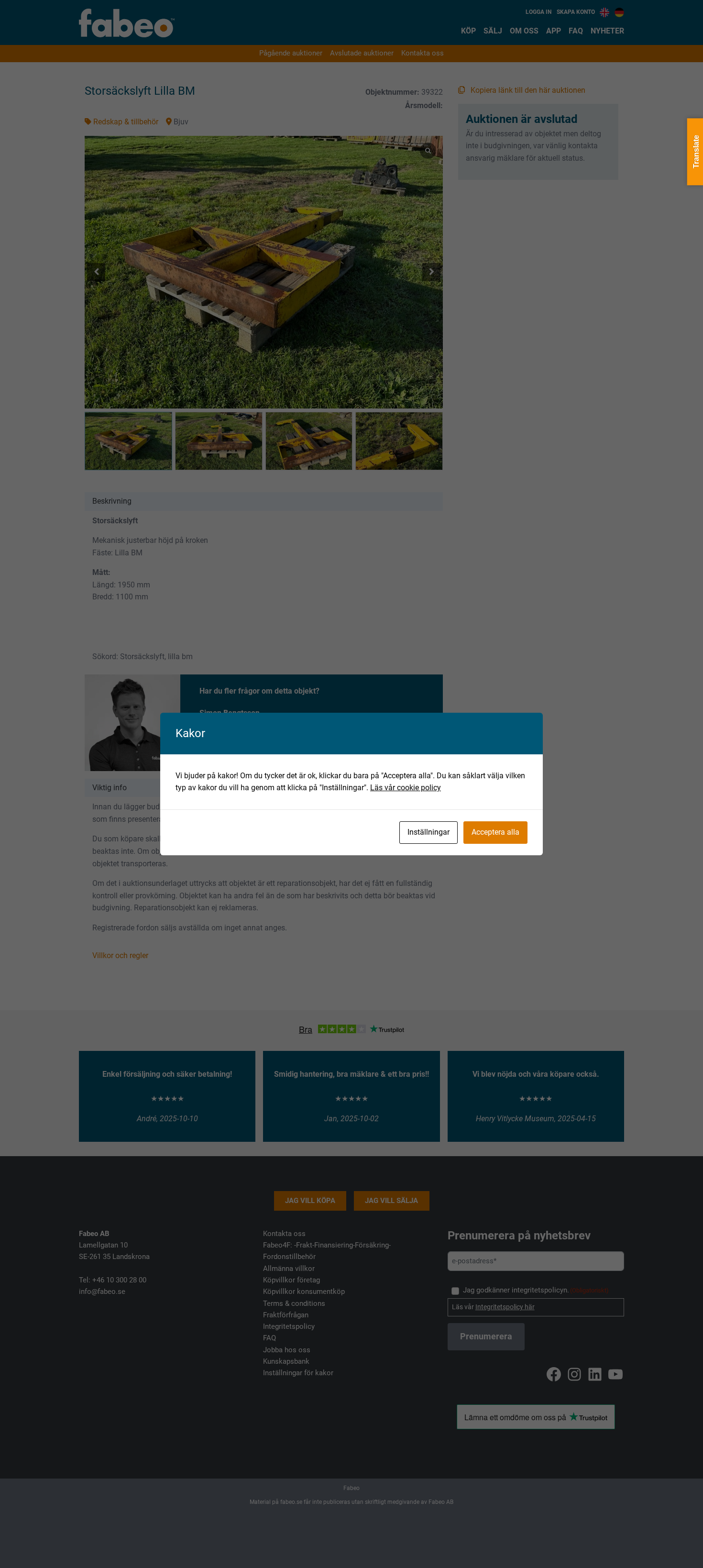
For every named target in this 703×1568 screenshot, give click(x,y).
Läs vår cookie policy (405, 787)
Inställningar (428, 832)
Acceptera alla (495, 832)
